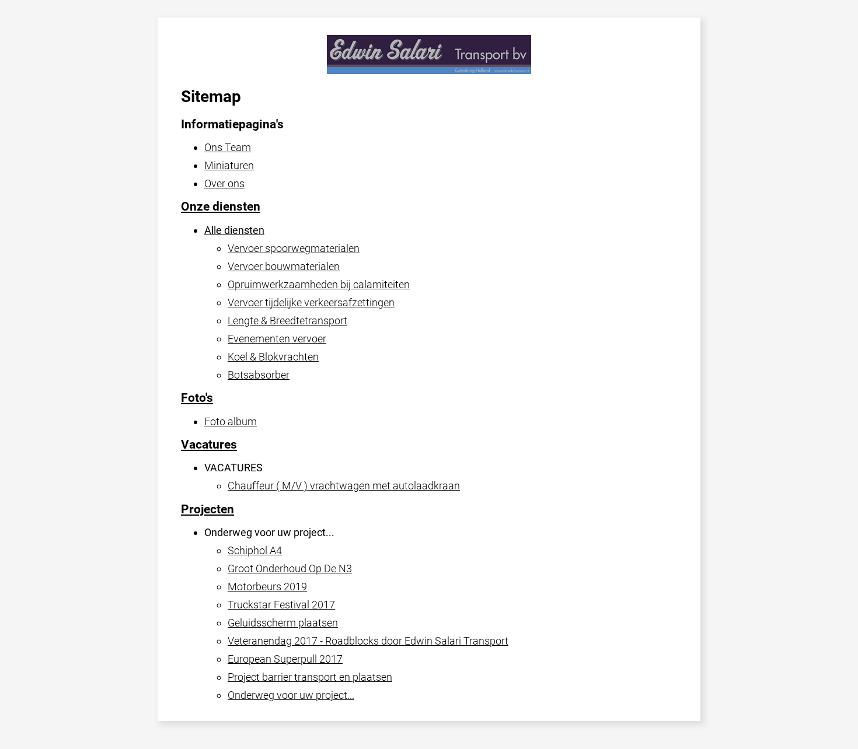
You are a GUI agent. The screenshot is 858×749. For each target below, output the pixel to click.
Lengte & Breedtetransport (287, 320)
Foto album (230, 421)
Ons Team (227, 147)
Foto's (197, 398)
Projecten (207, 509)
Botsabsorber (259, 375)
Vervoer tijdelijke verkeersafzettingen (311, 302)
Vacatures (209, 445)
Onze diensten (220, 207)
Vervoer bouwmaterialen (284, 266)
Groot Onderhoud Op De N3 (290, 568)
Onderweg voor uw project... (291, 695)
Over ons (224, 183)
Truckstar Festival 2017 (281, 604)
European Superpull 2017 (285, 659)
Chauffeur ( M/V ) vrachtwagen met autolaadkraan (344, 486)
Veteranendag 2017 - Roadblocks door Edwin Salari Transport (368, 641)
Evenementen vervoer (277, 338)
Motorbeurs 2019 (267, 586)
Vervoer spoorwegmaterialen (294, 248)
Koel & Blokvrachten (273, 357)
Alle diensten (234, 230)
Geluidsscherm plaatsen (283, 623)
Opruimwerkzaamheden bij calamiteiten (319, 284)
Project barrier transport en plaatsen (310, 677)
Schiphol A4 (255, 550)
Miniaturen (229, 165)
